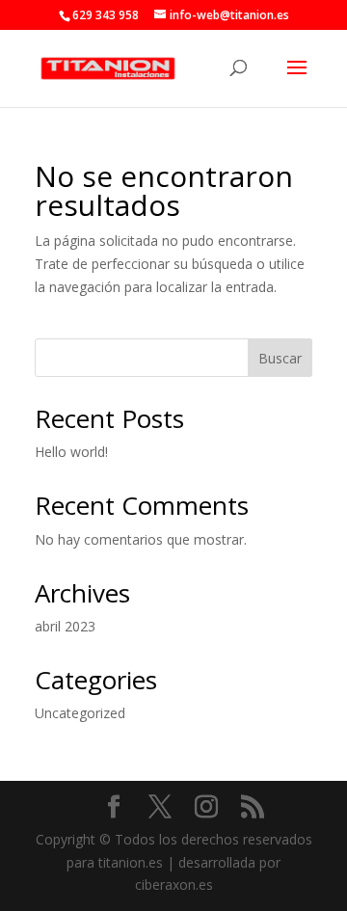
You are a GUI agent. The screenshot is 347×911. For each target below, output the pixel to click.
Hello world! (71, 451)
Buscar (280, 358)
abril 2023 (65, 626)
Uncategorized (80, 713)
